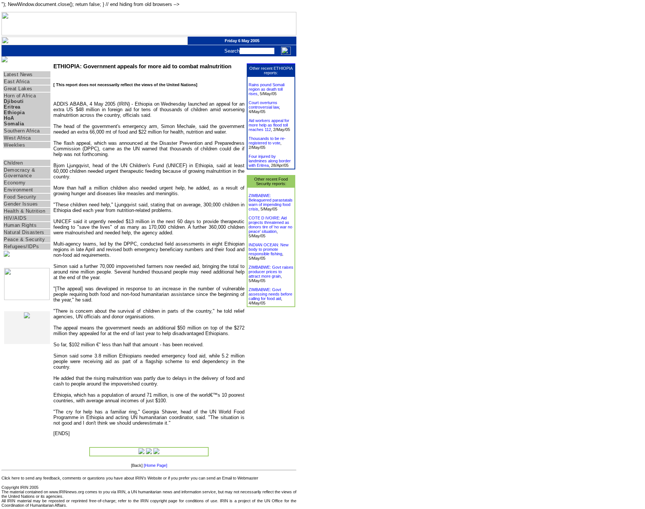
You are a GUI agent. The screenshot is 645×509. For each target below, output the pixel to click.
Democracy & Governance (19, 172)
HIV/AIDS (15, 218)
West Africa (17, 138)
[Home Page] (155, 465)
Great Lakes (18, 88)
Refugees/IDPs (21, 246)
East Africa (17, 81)
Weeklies (14, 145)
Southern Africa (22, 131)
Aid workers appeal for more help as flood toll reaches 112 (269, 125)
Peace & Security (24, 239)
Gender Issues (21, 204)
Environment (18, 190)
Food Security (20, 197)
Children (13, 163)
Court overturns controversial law (264, 104)
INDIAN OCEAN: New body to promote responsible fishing (269, 249)
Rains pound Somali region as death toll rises (266, 89)
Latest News (18, 74)
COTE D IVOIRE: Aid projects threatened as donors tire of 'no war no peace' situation (270, 225)
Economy (15, 182)
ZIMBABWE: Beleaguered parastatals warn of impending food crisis (271, 202)
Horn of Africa (20, 96)
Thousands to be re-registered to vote (267, 140)
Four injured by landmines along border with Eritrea (270, 161)
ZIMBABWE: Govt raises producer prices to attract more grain (271, 271)
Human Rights (20, 225)
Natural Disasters (24, 232)
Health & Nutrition (24, 211)
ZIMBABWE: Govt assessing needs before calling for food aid (270, 294)
